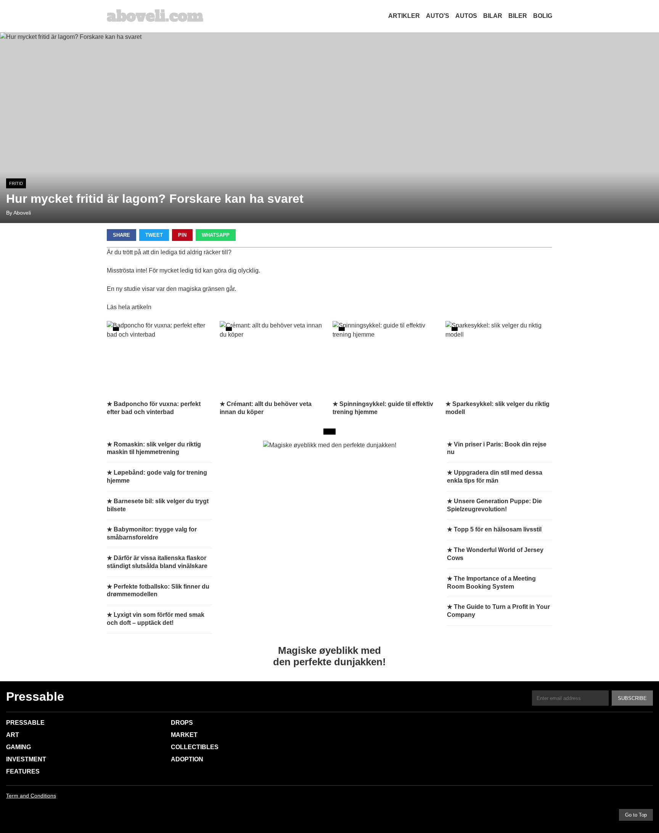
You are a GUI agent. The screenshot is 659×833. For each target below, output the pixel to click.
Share (121, 235)
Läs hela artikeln (129, 307)
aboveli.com (155, 16)
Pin (182, 235)
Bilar (492, 16)
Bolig (542, 16)
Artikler (404, 16)
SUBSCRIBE (632, 698)
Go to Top (636, 815)
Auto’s (437, 16)
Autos (466, 16)
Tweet (154, 235)
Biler (517, 16)
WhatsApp (216, 235)
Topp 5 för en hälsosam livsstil (498, 529)
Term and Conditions (31, 796)
